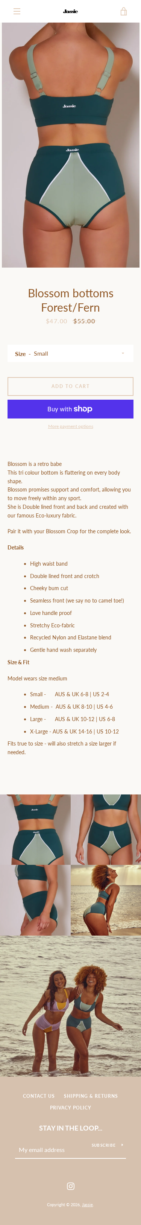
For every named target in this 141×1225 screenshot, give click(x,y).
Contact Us (39, 1096)
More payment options (70, 426)
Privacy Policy (70, 1108)
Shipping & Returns (91, 1096)
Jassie (87, 1204)
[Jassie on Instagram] (70, 1185)
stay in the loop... (70, 1128)
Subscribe (104, 1145)
